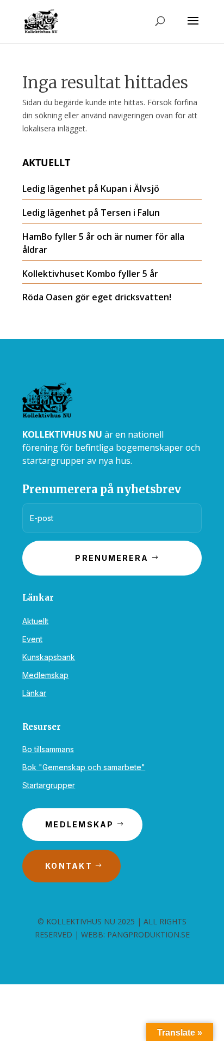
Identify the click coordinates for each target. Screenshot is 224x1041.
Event (32, 639)
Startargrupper (48, 785)
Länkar (34, 693)
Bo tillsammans (48, 749)
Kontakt (68, 865)
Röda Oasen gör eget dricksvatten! (96, 297)
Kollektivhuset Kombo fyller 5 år (90, 274)
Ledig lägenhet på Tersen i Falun (91, 213)
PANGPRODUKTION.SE (148, 934)
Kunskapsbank (48, 657)
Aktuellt (35, 621)
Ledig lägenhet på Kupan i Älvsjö (90, 189)
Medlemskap (45, 675)
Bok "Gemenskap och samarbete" (83, 767)
